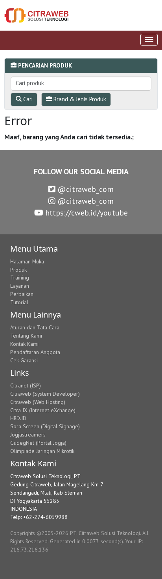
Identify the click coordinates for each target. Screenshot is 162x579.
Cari (27, 99)
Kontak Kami (24, 343)
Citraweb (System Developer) (45, 393)
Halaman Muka (27, 261)
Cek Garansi (24, 360)
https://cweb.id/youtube (85, 213)
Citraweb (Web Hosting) (37, 401)
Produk (18, 269)
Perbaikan (21, 294)
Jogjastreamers (28, 434)
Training (19, 277)
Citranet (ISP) (25, 385)
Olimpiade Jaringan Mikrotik (42, 451)
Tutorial (19, 302)
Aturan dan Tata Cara (34, 327)
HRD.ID (18, 418)
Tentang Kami (26, 335)
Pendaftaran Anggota (35, 352)
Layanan (19, 285)
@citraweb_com (84, 189)
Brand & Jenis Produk (79, 99)
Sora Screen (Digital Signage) (45, 426)
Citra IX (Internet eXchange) (42, 410)
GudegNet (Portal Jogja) (38, 442)
